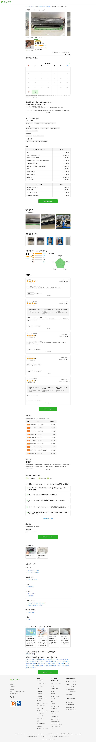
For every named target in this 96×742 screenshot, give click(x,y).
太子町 (59, 665)
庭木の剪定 (30, 596)
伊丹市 (58, 659)
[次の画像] (65, 24)
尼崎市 (43, 6)
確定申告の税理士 (41, 723)
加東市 (62, 663)
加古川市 (28, 661)
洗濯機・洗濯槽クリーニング (35, 605)
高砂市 (50, 661)
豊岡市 (66, 659)
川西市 (54, 661)
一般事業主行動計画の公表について (61, 736)
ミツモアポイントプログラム (45, 736)
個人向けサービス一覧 (71, 681)
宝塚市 (42, 661)
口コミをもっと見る (48, 409)
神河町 (54, 665)
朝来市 (49, 663)
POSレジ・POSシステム (56, 724)
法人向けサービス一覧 (71, 684)
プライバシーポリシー (25, 734)
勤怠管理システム (55, 706)
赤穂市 (33, 661)
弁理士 (52, 691)
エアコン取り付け (32, 579)
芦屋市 (53, 659)
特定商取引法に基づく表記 (52, 734)
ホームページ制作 (55, 696)
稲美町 (37, 665)
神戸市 (28, 659)
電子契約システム (55, 714)
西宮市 (45, 659)
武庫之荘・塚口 (30, 654)
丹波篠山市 (29, 663)
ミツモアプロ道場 (70, 707)
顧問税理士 (39, 726)
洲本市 (49, 659)
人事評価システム (55, 716)
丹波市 (38, 663)
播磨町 (42, 665)
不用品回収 (30, 586)
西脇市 (37, 661)
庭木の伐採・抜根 (41, 696)
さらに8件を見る (47, 518)
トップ (27, 6)
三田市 (63, 661)
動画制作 (53, 693)
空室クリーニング (41, 718)
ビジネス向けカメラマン (56, 683)
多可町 (33, 665)
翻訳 (52, 701)
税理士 (38, 721)
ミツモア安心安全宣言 (71, 692)
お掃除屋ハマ (48, 6)
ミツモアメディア (70, 689)
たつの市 (67, 663)
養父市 (34, 663)
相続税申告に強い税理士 (42, 728)
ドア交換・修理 (40, 713)
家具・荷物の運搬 (41, 705)
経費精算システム (55, 711)
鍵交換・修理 (40, 715)
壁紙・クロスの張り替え (42, 703)
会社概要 (12, 684)
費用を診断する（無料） (48, 536)
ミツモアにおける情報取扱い (38, 734)
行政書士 (53, 686)
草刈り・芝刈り (32, 593)
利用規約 (17, 734)
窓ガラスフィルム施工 (33, 572)
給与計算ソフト (54, 708)
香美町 (28, 667)
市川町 (46, 665)
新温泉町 (32, 667)
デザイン (53, 698)
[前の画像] (30, 24)
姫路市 (32, 659)
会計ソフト (53, 703)
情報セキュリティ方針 (76, 734)
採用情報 (12, 689)
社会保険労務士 (54, 688)
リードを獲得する (70, 704)
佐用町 (67, 665)
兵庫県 (40, 6)
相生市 (62, 659)
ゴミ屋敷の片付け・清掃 (42, 710)
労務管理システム (55, 719)
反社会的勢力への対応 (65, 734)
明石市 (40, 659)
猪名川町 (28, 665)
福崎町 (50, 665)
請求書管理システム (55, 721)
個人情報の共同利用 (32, 736)
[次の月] (69, 63)
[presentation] (28, 38)
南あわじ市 (44, 663)
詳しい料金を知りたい (48, 201)
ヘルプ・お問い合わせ (71, 686)
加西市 (67, 661)
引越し (29, 619)
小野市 (59, 661)
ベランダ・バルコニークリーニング (37, 603)
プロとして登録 (69, 702)
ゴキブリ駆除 (31, 612)
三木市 (46, 661)
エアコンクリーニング (33, 6)
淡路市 (53, 663)
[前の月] (27, 63)
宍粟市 (58, 663)
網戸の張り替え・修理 (33, 570)
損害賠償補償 (69, 694)
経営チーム (12, 686)
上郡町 (63, 665)
